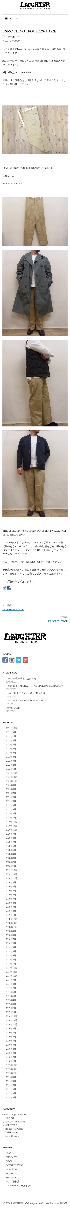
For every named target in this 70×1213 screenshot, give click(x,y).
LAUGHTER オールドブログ (20, 1185)
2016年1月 (11, 1060)
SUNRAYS (11, 1177)
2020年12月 (11, 821)
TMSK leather (12, 1132)
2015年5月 (11, 1093)
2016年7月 (11, 1036)
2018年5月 (11, 947)
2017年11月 (11, 971)
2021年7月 (11, 793)
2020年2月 (11, 862)
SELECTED (11, 1125)
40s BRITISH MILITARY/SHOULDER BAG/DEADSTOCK (35, 685)
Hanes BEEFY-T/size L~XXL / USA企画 (26, 693)
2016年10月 (11, 1024)
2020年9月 (11, 833)
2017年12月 (11, 967)
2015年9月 (11, 1077)
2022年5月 (11, 752)
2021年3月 (11, 809)
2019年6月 (11, 894)
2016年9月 (11, 1028)
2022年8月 (11, 744)
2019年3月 (11, 906)
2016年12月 (11, 1016)
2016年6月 (11, 1040)
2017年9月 (11, 979)
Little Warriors (13, 1169)
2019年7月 (11, 890)
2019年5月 (11, 898)
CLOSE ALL (21, 1114)
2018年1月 (11, 963)
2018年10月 (11, 927)
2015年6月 (11, 1089)
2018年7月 (11, 939)
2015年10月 (11, 1073)
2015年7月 (11, 1085)
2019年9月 (11, 882)
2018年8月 (11, 935)
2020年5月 (11, 849)
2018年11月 (11, 922)
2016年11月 (11, 1020)
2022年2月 (11, 764)
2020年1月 (11, 866)
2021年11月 (11, 776)
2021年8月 (11, 789)
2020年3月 (11, 858)
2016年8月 (11, 1032)
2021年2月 (11, 813)
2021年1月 (11, 817)
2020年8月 (11, 837)
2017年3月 (11, 1004)
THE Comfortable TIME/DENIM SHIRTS (26, 700)
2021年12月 (11, 772)
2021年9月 (11, 785)
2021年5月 (11, 801)
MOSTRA (10, 1173)
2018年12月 (11, 918)
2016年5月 (11, 1044)
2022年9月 (11, 740)
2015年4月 (11, 1097)
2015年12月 (11, 1064)
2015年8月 (11, 1081)
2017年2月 (11, 1008)
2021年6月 (11, 797)
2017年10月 (11, 975)
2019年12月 (11, 870)
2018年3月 (11, 955)
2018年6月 (11, 943)
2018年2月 (11, 959)
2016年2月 (11, 1056)
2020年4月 (11, 854)
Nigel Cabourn (12, 1135)
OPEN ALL (8, 1114)
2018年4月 (11, 951)
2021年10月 (11, 780)
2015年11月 (11, 1069)
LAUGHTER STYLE (13, 609)
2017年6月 (11, 991)
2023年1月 (11, 736)
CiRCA (9, 1161)
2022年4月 (11, 756)
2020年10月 (11, 829)
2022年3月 (11, 760)
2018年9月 (11, 931)
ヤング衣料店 (13, 1181)
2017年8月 (11, 983)
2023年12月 (11, 728)
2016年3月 (11, 1052)
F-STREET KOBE (14, 1165)
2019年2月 (11, 910)
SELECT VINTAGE (58, 621)
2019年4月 (11, 902)
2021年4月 (11, 805)
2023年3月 (11, 732)
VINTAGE (10, 1118)
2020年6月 (11, 845)
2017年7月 (11, 987)
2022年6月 (11, 748)
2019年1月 (11, 914)
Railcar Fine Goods (14, 1128)
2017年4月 (11, 1000)
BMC (8, 1153)
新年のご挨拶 (13, 707)
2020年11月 (11, 825)
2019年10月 (11, 878)
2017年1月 (11, 1012)
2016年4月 (11, 1048)
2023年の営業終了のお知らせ (21, 678)
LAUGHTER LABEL (15, 1121)
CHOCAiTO (11, 1157)
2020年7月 (11, 841)
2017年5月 (11, 995)
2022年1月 (11, 768)
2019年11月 (11, 874)
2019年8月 (11, 886)
